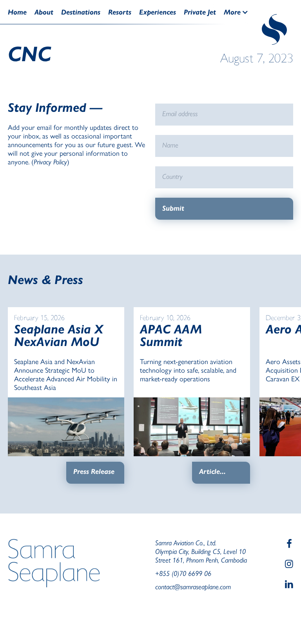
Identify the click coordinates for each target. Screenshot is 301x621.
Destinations (80, 12)
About (43, 12)
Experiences (157, 12)
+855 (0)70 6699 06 (183, 573)
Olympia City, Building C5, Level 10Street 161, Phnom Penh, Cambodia (201, 555)
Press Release (93, 471)
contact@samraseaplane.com (193, 587)
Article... (212, 471)
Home (17, 12)
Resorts (119, 12)
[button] (240, 12)
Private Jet (200, 12)
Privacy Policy (50, 162)
